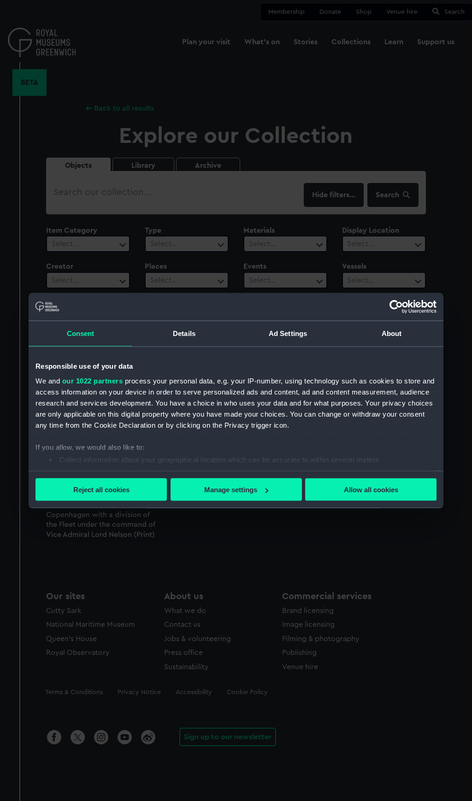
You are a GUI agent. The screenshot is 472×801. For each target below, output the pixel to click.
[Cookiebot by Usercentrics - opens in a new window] (396, 307)
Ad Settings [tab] (288, 333)
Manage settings (230, 490)
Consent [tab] (80, 333)
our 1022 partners (92, 380)
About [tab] (392, 333)
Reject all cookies (101, 490)
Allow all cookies (371, 490)
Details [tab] (184, 333)
